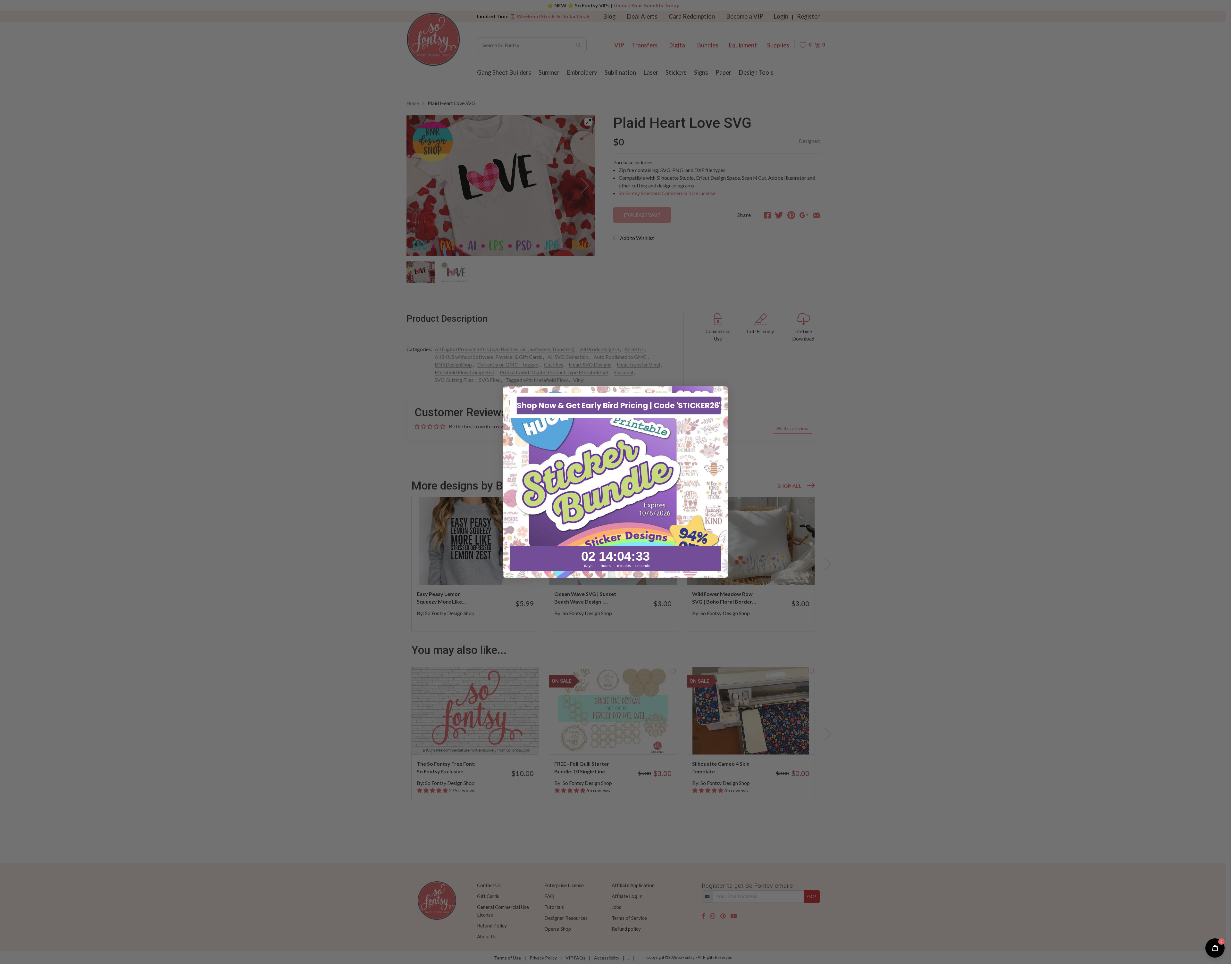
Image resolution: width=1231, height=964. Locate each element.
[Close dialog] (719, 394)
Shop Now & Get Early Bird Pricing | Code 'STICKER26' (619, 405)
